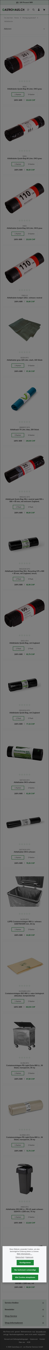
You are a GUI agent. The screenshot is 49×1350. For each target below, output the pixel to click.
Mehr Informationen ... (24, 1254)
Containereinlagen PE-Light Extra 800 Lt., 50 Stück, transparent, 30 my (24, 1066)
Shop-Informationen (14, 1323)
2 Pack (30, 649)
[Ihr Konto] (38, 9)
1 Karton (18, 94)
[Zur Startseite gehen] (13, 9)
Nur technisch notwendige (25, 1270)
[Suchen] (33, 9)
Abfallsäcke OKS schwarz (24, 782)
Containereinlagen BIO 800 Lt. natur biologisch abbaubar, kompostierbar (24, 994)
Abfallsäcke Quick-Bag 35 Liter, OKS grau (24, 89)
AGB (28, 1342)
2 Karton (31, 788)
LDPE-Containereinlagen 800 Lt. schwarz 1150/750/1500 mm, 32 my (24, 923)
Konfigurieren (25, 1263)
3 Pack (30, 507)
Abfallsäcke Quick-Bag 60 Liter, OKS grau (24, 158)
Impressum (34, 1339)
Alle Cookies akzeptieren (25, 1277)
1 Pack (18, 507)
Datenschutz (20, 1257)
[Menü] (28, 9)
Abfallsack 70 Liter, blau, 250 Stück (24, 430)
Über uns (22, 1342)
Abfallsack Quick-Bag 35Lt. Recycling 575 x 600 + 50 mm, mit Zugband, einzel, (24, 572)
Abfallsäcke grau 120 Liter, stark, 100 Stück (24, 360)
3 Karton (18, 435)
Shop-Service (11, 1316)
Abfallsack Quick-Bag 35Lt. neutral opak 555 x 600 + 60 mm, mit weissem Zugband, (24, 500)
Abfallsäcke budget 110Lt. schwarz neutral (24, 298)
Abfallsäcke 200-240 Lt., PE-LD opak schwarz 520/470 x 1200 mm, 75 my (24, 1210)
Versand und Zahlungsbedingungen (16, 1339)
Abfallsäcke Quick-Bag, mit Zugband (24, 643)
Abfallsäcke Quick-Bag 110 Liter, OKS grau (24, 228)
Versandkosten (41, 1332)
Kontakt (42, 1339)
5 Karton (31, 94)
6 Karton (31, 435)
